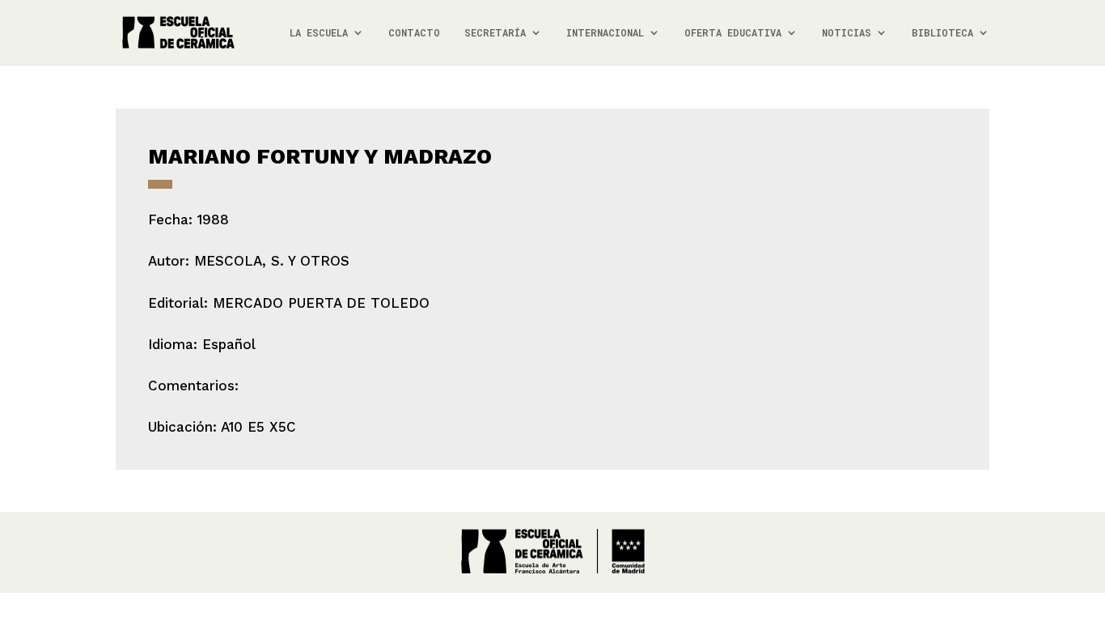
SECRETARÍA (495, 33)
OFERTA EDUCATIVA (732, 33)
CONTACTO (414, 33)
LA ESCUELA (319, 33)
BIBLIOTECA (942, 33)
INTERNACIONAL (605, 33)
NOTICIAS (846, 33)
